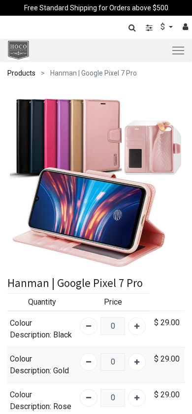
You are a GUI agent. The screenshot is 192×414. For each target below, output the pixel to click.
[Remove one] (88, 326)
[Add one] (137, 326)
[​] (149, 27)
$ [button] (163, 26)
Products (21, 73)
